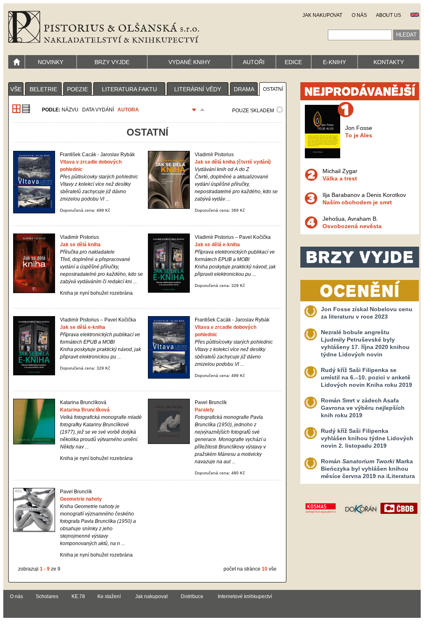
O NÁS (359, 15)
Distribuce (192, 596)
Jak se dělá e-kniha (217, 244)
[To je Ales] (322, 156)
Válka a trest (340, 178)
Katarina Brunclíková (85, 410)
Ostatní (273, 89)
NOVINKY (50, 62)
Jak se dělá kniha (80, 244)
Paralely (204, 410)
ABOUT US (388, 15)
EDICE (293, 62)
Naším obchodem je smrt (357, 202)
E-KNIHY (334, 62)
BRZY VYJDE (111, 62)
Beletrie (43, 89)
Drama (244, 89)
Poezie (77, 89)
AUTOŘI (254, 62)
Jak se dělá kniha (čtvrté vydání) (233, 162)
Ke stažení (109, 596)
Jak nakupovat (151, 596)
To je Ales (358, 135)
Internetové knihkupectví (245, 596)
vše (15, 89)
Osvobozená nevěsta (352, 226)
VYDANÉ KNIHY (189, 62)
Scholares (47, 596)
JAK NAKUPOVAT (322, 15)
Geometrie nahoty (81, 499)
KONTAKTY (388, 62)
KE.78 (78, 596)
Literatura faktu (129, 89)
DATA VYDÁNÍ (98, 110)
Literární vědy (197, 89)
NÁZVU (70, 110)
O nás (16, 596)
